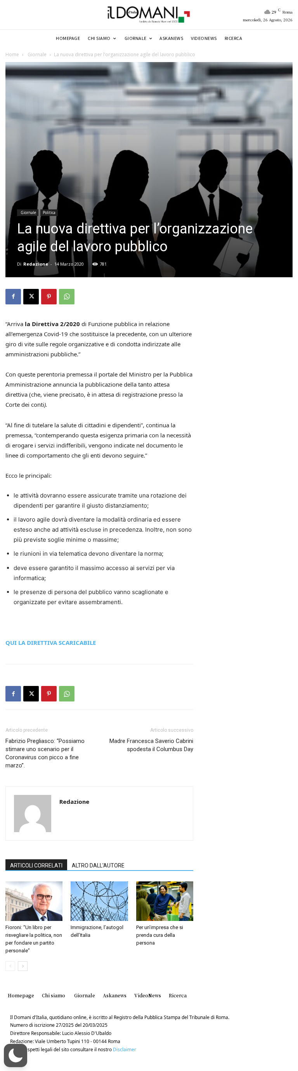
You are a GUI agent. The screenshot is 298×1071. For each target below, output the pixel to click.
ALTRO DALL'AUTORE (98, 865)
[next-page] (23, 966)
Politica (49, 212)
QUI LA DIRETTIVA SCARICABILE (50, 642)
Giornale (36, 54)
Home (12, 54)
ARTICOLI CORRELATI (36, 865)
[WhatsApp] (66, 296)
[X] (31, 296)
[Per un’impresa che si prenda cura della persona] (164, 901)
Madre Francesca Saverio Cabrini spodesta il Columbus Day (151, 745)
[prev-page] (10, 966)
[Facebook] (13, 296)
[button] (15, 1055)
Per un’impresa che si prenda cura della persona (159, 935)
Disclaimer (124, 1049)
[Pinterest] (49, 296)
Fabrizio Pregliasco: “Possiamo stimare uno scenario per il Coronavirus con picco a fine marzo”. (45, 753)
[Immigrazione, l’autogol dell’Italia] (99, 901)
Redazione (35, 264)
